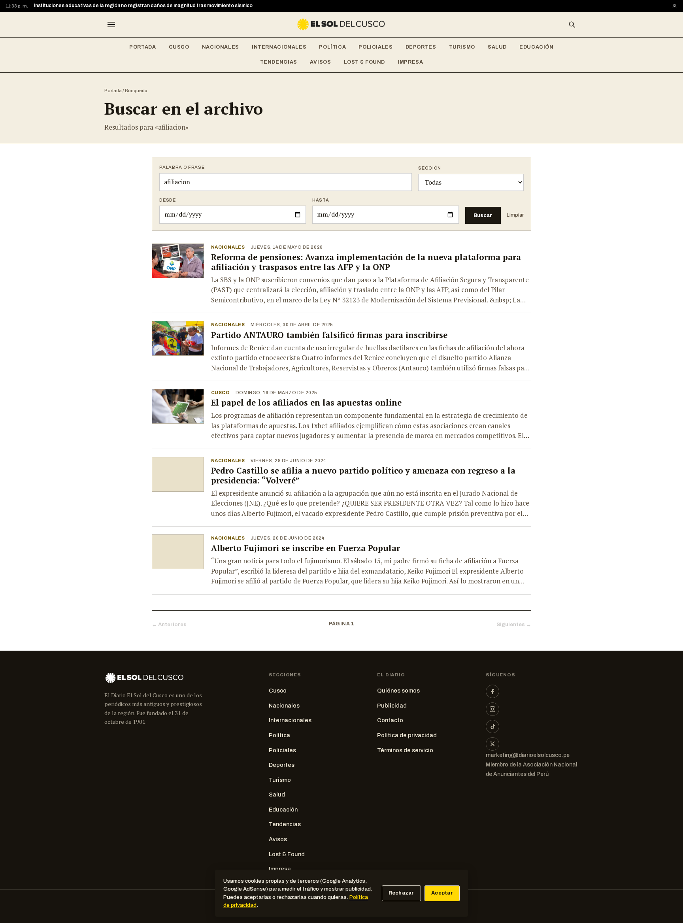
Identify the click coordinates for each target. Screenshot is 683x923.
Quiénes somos (398, 690)
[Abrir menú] (111, 24)
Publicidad (392, 705)
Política (332, 47)
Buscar (483, 215)
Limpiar (515, 215)
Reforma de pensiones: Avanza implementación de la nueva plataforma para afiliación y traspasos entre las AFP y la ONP (366, 262)
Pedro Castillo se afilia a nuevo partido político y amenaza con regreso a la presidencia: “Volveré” (363, 475)
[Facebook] (492, 691)
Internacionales (279, 47)
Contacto (390, 720)
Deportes (421, 47)
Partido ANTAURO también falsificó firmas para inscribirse (329, 335)
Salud (497, 47)
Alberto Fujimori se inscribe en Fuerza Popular (305, 548)
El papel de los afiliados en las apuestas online (306, 402)
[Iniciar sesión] (674, 6)
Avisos (320, 62)
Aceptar (442, 893)
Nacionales (220, 47)
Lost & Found (364, 62)
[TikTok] (492, 726)
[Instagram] (492, 709)
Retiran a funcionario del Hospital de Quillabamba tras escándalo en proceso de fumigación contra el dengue (162, 6)
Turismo (462, 47)
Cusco (179, 47)
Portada (142, 47)
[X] (492, 744)
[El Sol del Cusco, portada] (341, 24)
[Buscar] (572, 24)
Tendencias (278, 62)
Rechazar (401, 893)
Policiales (375, 47)
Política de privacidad (407, 735)
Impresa (410, 62)
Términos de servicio (405, 750)
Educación (536, 47)
